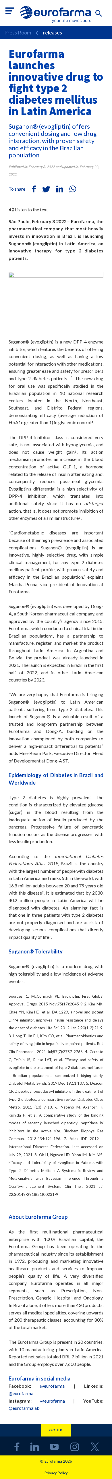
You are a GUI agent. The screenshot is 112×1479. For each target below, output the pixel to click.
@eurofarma (52, 1386)
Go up (56, 1430)
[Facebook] (34, 189)
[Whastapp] (72, 189)
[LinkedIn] (59, 189)
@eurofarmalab (24, 1408)
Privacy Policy (56, 1473)
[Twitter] (47, 189)
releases (52, 32)
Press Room (17, 32)
